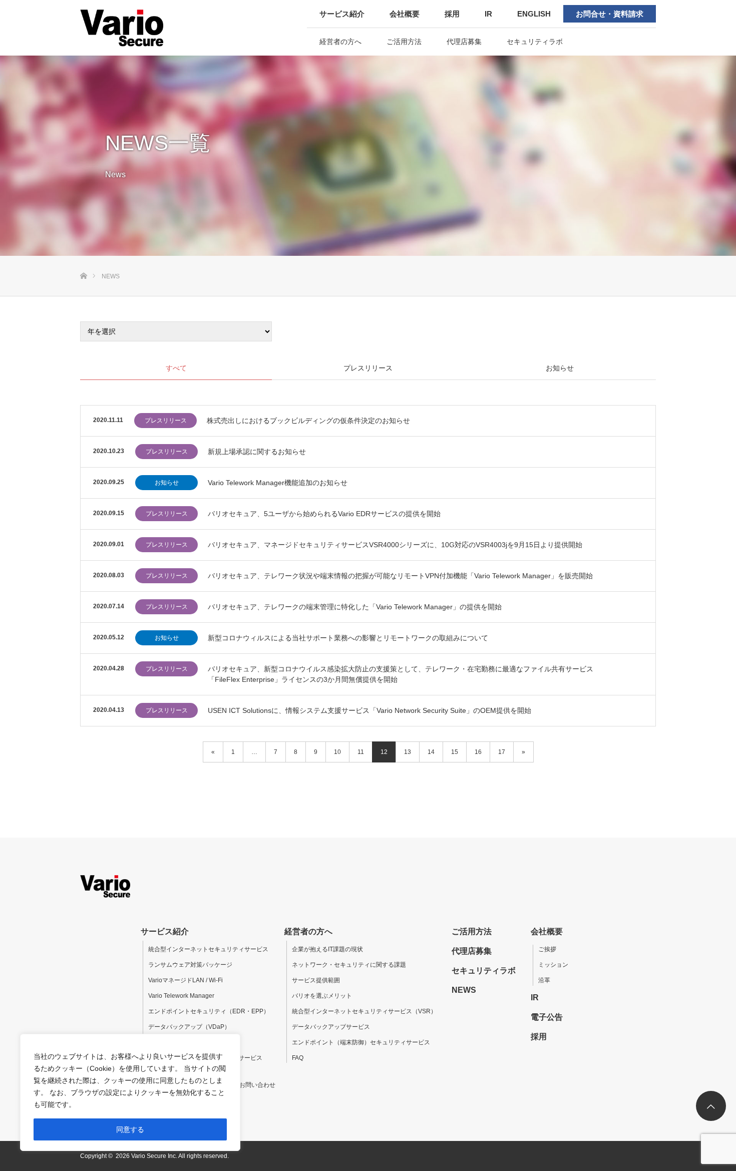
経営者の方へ (340, 42)
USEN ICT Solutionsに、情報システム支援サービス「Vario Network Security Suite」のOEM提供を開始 (369, 710)
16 (478, 751)
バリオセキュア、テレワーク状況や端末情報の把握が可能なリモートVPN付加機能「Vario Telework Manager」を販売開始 (400, 576)
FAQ (297, 1057)
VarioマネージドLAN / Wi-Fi (185, 980)
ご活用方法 (404, 42)
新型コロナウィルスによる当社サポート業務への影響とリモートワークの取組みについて (348, 638)
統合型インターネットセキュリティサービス (208, 949)
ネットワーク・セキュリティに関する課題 (349, 964)
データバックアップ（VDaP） (189, 1026)
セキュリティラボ (535, 42)
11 (360, 751)
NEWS (464, 990)
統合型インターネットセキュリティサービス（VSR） (364, 1011)
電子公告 (547, 1017)
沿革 (544, 980)
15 (454, 751)
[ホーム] (83, 259)
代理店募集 (464, 42)
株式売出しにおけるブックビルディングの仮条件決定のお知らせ (308, 421)
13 (407, 751)
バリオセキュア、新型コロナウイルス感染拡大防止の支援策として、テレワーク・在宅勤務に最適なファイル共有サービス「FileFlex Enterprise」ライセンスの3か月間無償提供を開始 (400, 674)
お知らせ (167, 482)
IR (488, 14)
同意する (130, 1129)
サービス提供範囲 (316, 980)
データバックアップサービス (331, 1026)
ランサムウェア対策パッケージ (190, 964)
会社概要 (405, 14)
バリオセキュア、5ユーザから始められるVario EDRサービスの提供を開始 (324, 514)
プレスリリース (166, 420)
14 (431, 751)
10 (337, 751)
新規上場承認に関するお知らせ (257, 452)
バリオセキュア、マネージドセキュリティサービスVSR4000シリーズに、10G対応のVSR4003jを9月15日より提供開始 (395, 545)
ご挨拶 (547, 949)
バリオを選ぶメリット (322, 995)
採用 (452, 14)
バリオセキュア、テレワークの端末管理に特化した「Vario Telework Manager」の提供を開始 (355, 607)
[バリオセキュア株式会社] (144, 27)
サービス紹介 (341, 14)
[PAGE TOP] (711, 1106)
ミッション (553, 964)
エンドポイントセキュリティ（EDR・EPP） (208, 1011)
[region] (130, 1092)
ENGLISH (534, 14)
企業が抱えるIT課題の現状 (327, 949)
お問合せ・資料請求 (609, 14)
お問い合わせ (257, 1084)
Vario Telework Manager (181, 995)
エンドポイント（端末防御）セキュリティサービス (361, 1042)
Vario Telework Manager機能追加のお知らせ (277, 483)
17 (501, 751)
